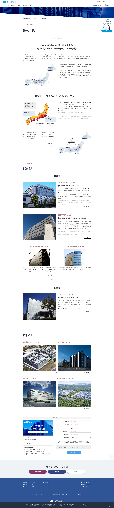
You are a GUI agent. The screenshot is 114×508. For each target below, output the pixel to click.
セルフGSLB (49, 143)
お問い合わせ (37, 471)
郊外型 (60, 38)
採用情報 (25, 484)
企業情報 (25, 482)
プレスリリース (35, 484)
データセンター (37, 18)
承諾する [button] (85, 504)
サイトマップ (26, 488)
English (24, 486)
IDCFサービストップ (27, 18)
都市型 (53, 38)
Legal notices (35, 494)
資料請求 (95, 5)
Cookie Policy (65, 504)
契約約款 (80, 494)
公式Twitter (85, 482)
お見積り (76, 471)
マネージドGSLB (48, 146)
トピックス (34, 482)
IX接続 (51, 279)
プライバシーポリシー (45, 494)
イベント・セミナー (36, 486)
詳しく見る (86, 206)
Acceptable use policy (70, 494)
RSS (84, 486)
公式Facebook (86, 484)
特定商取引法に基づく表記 (58, 494)
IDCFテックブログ (47, 482)
